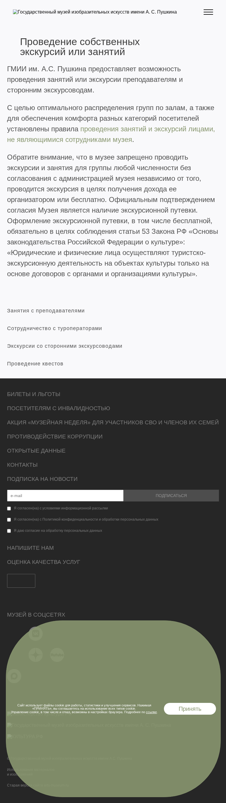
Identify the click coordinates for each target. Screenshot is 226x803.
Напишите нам (30, 548)
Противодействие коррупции (55, 436)
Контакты (22, 465)
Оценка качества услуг (43, 562)
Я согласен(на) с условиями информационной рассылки (61, 508)
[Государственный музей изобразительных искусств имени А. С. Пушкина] (95, 11)
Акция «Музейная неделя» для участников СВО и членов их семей (113, 422)
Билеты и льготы (33, 394)
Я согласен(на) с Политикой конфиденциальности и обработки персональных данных (86, 519)
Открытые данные (36, 451)
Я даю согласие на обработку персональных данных (58, 531)
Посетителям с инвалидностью (58, 408)
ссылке (151, 712)
